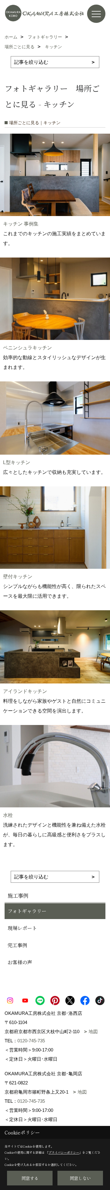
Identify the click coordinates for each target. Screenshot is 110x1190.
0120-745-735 (31, 1040)
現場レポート (22, 928)
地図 (93, 1031)
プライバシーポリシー (64, 1152)
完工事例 (17, 945)
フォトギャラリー (27, 910)
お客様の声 (20, 962)
